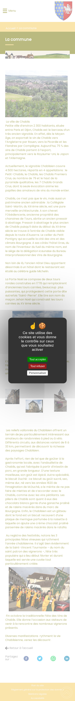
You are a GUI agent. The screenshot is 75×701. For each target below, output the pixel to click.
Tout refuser (37, 366)
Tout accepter (37, 359)
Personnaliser (37, 372)
